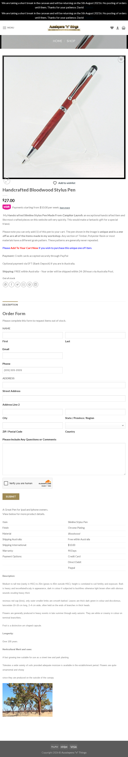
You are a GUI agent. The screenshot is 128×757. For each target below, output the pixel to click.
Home (57, 41)
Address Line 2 (11, 404)
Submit (11, 496)
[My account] (117, 27)
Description (10, 304)
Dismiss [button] (88, 7)
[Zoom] (7, 181)
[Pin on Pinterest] (29, 284)
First (5, 341)
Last (67, 341)
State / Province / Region (79, 417)
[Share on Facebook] (11, 284)
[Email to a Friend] (23, 284)
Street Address (11, 390)
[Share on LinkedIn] (35, 284)
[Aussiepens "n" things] (64, 27)
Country (70, 431)
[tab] (10, 304)
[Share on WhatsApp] (5, 284)
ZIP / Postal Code (12, 431)
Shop (71, 41)
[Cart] (124, 27)
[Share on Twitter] (17, 284)
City (4, 417)
